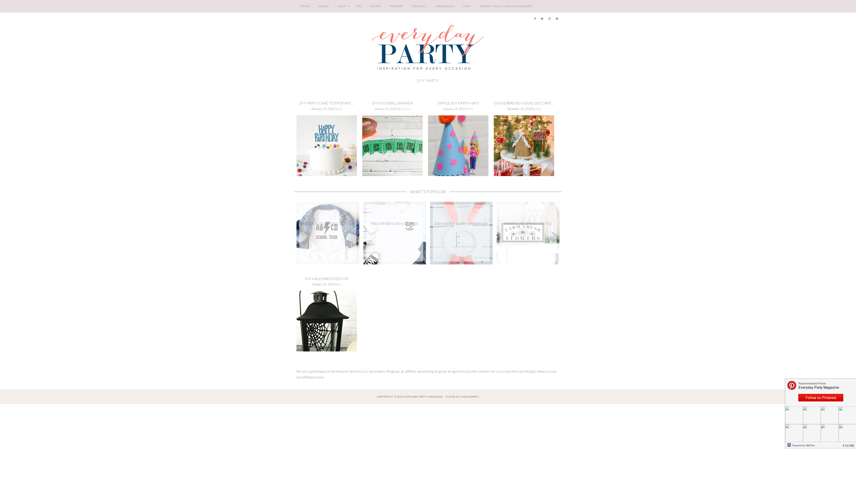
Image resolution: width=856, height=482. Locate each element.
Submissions (445, 6)
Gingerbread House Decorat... (524, 103)
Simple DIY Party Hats (458, 103)
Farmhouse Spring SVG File (528, 224)
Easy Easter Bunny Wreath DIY (461, 224)
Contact (419, 6)
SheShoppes (470, 396)
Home (305, 6)
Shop (342, 6)
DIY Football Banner (392, 103)
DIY (359, 6)
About (324, 6)
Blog (538, 109)
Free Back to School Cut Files (328, 224)
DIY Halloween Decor (326, 279)
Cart (467, 6)
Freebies (396, 6)
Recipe (375, 6)
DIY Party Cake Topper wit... (327, 103)
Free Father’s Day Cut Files (394, 224)
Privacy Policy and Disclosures (506, 6)
